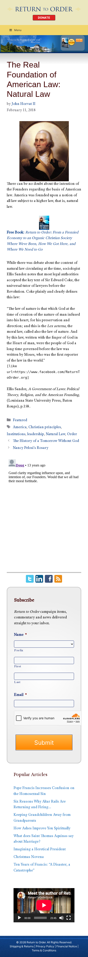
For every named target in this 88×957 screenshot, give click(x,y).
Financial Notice (66, 946)
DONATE (44, 17)
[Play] (19, 918)
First (17, 666)
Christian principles (44, 427)
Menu (17, 30)
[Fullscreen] (68, 918)
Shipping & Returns (22, 946)
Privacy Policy (45, 946)
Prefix (18, 650)
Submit (44, 742)
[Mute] (61, 918)
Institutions (16, 434)
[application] (44, 905)
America (20, 427)
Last (17, 682)
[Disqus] (44, 513)
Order (72, 434)
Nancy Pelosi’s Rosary (30, 448)
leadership (35, 434)
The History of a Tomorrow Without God (46, 441)
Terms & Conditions (44, 950)
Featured (20, 420)
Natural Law (55, 434)
